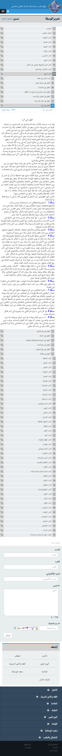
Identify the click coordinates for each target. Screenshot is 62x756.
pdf (4, 19)
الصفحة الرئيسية (52, 744)
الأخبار (54, 690)
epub (9, 19)
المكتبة (54, 710)
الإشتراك (55, 747)
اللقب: (57, 561)
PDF (13, 110)
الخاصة (54, 703)
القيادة (54, 724)
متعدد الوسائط (51, 730)
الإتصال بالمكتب (50, 737)
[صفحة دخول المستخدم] (8, 11)
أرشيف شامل (53, 750)
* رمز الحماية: (54, 623)
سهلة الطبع (6, 110)
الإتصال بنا (28, 747)
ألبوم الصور (53, 717)
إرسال (8, 635)
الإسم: (57, 549)
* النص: (56, 586)
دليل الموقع (27, 744)
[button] (3, 11)
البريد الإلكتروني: (53, 574)
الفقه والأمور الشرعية (49, 697)
